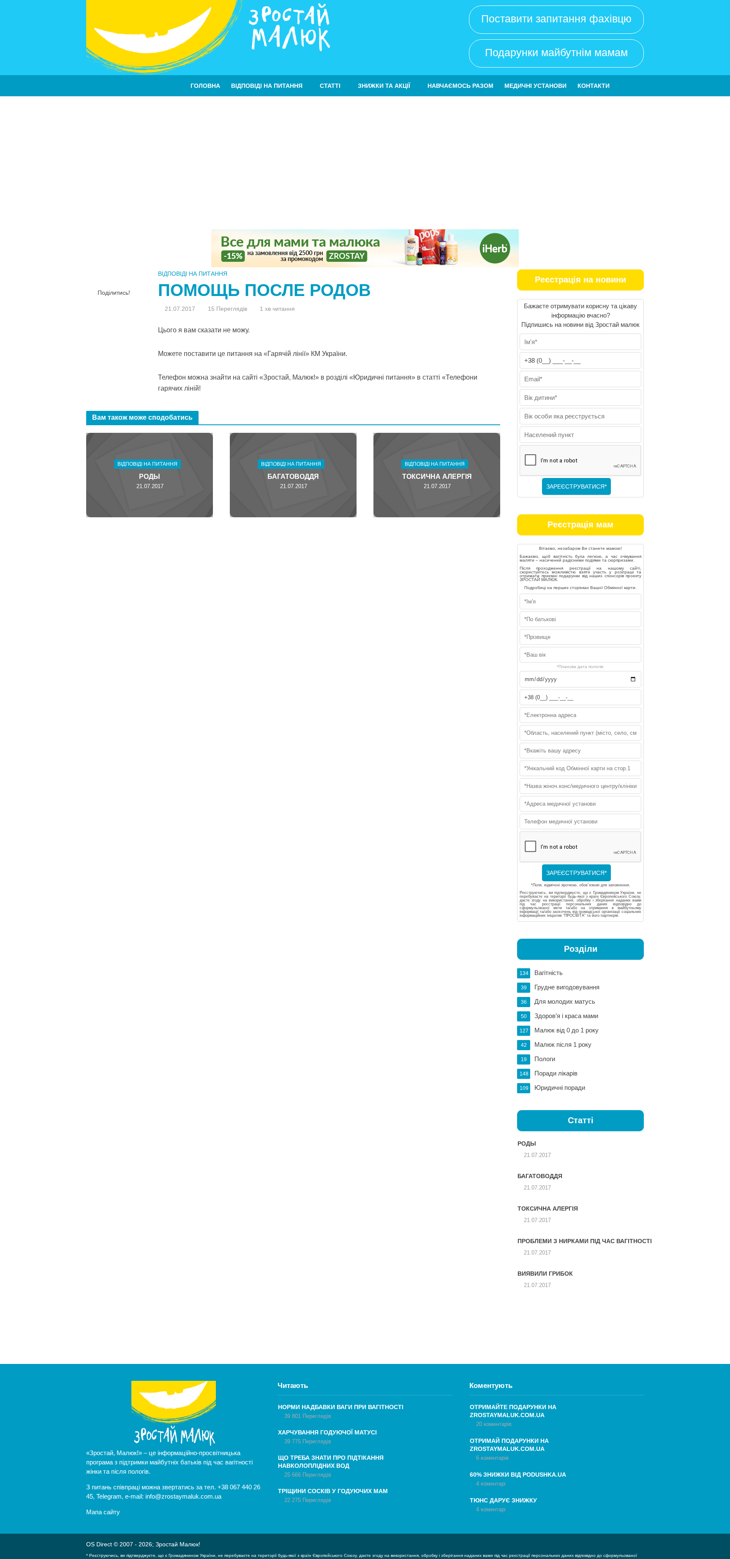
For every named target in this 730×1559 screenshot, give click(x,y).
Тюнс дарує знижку (503, 1500)
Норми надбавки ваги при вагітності (340, 1407)
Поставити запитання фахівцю (556, 18)
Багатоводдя (293, 476)
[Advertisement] (365, 159)
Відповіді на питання (266, 85)
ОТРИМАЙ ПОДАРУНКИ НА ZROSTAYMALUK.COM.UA (509, 1444)
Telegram (109, 1496)
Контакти (593, 85)
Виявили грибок (545, 1273)
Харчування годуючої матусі (327, 1432)
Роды (149, 476)
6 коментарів (492, 1458)
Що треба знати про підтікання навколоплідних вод (331, 1461)
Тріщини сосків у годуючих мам (333, 1491)
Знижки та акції (384, 85)
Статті (330, 85)
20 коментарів (494, 1424)
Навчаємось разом (460, 85)
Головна (205, 85)
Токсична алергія (437, 476)
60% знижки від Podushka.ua (518, 1474)
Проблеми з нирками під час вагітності (585, 1241)
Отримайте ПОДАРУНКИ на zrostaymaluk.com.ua (513, 1411)
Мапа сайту (103, 1512)
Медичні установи (535, 85)
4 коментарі (491, 1483)
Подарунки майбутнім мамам (556, 52)
